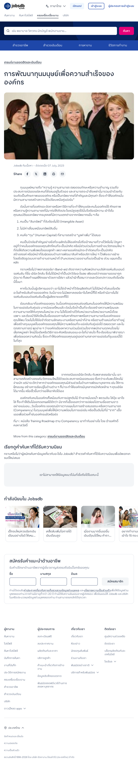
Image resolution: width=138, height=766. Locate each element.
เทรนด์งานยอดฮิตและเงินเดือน (23, 62)
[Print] (53, 174)
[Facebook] (27, 174)
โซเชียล (108, 661)
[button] (56, 6)
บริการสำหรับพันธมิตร (83, 672)
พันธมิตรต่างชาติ (80, 665)
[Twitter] (36, 174)
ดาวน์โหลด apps (13, 708)
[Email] (62, 174)
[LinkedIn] (45, 174)
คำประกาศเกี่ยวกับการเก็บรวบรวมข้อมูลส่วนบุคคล (51, 590)
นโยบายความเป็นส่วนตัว (97, 590)
